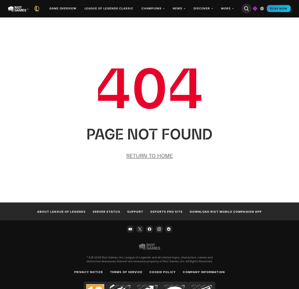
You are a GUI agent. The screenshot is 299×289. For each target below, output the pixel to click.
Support (135, 211)
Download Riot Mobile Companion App (226, 211)
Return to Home (149, 156)
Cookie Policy (162, 272)
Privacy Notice (88, 272)
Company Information (204, 272)
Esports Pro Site (166, 211)
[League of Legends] (37, 8)
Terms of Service (126, 272)
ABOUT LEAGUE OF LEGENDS (61, 211)
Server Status (106, 211)
